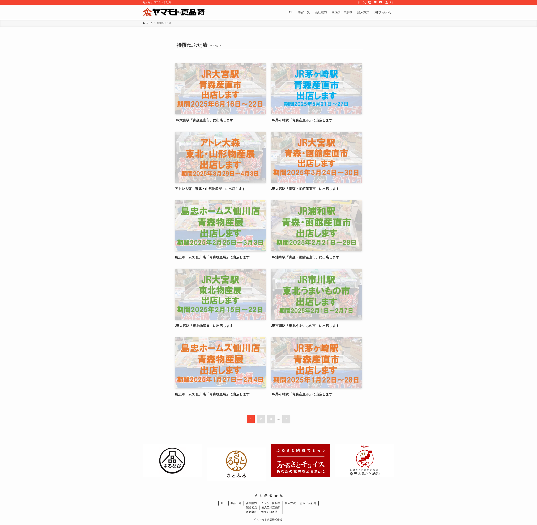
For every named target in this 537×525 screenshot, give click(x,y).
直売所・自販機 (270, 503)
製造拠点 (251, 507)
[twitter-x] (364, 2)
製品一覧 (236, 503)
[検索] (391, 2)
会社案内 (251, 503)
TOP (223, 503)
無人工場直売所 (270, 507)
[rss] (386, 2)
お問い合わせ (308, 503)
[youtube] (380, 2)
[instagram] (370, 2)
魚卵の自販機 (269, 511)
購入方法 (290, 503)
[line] (375, 2)
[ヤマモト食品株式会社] (174, 12)
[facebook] (359, 2)
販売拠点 (251, 511)
